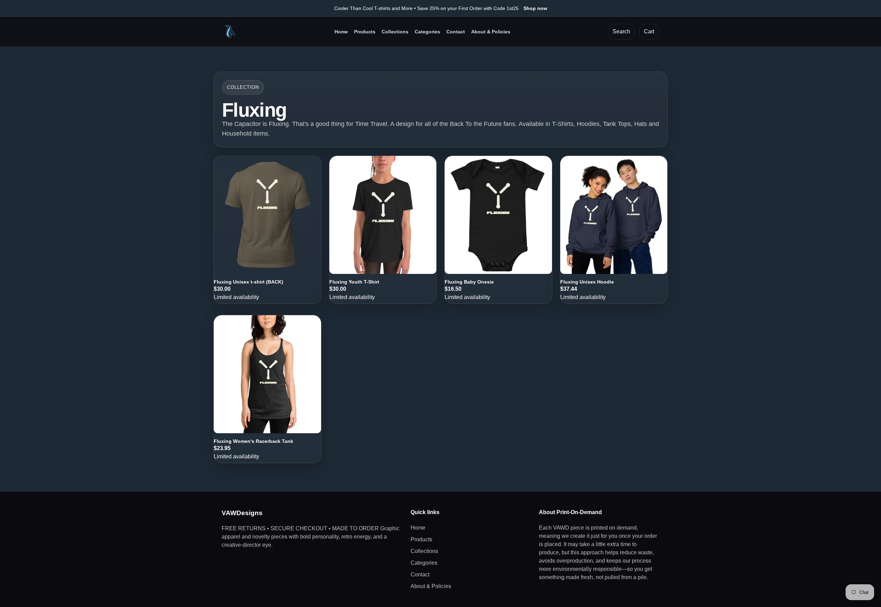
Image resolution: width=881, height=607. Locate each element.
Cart (649, 31)
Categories (427, 31)
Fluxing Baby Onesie (469, 282)
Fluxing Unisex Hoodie (587, 282)
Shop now (535, 8)
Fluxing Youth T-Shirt (354, 282)
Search (621, 31)
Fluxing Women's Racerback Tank (253, 441)
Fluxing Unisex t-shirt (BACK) (248, 282)
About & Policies (490, 31)
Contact (455, 31)
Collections (395, 31)
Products (364, 31)
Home (341, 31)
